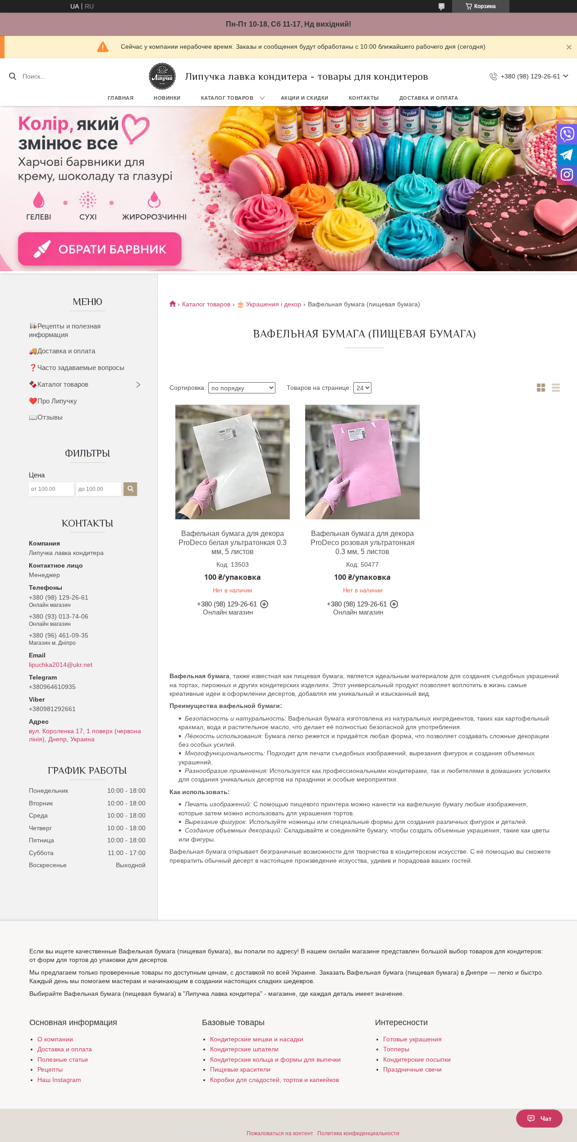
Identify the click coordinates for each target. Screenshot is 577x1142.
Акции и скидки (305, 98)
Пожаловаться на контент (280, 1133)
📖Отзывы (46, 417)
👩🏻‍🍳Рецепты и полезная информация (65, 330)
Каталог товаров (227, 98)
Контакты (364, 98)
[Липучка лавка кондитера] (162, 76)
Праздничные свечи (412, 1069)
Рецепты (50, 1069)
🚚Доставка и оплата (62, 351)
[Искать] (12, 76)
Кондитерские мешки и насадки (256, 1039)
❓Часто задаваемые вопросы (76, 367)
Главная (121, 98)
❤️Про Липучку (53, 401)
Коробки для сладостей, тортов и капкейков (274, 1079)
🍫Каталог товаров (58, 384)
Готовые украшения (412, 1039)
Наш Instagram (59, 1079)
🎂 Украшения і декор (269, 304)
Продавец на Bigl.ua (289, 1125)
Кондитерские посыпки (417, 1059)
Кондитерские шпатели (244, 1049)
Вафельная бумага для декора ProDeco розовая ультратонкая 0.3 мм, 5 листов (363, 542)
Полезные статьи (62, 1059)
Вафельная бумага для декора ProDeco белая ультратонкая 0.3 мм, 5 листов (233, 542)
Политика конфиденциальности (358, 1133)
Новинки (167, 98)
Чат (546, 1118)
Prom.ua (328, 1117)
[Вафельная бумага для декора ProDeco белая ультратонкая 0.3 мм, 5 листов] (232, 462)
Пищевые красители (240, 1069)
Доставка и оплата (428, 98)
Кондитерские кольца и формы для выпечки (275, 1059)
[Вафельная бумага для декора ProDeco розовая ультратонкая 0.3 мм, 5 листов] (362, 462)
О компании (55, 1039)
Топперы (396, 1049)
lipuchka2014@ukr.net (60, 664)
